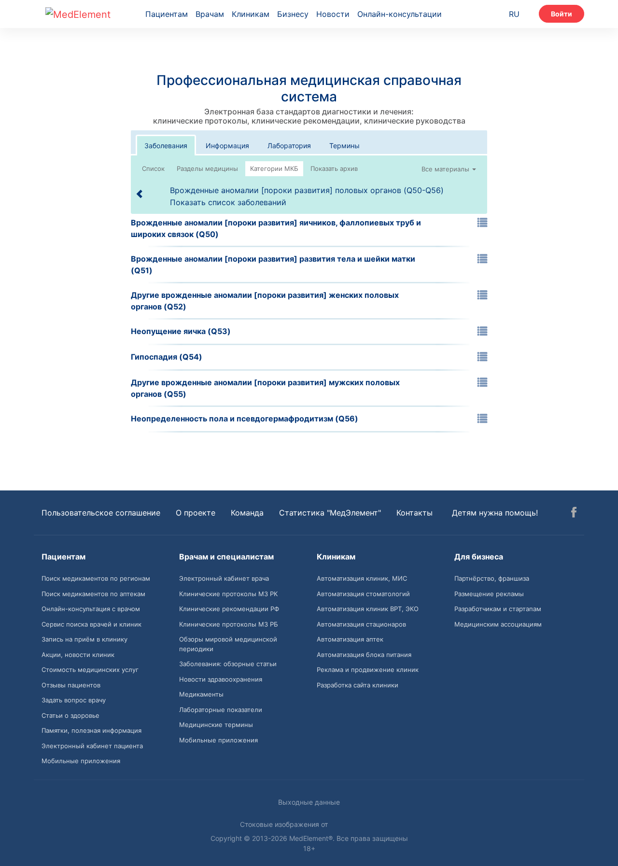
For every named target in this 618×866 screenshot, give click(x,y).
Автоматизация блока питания (364, 654)
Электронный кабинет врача (224, 578)
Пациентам (166, 14)
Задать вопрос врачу (74, 700)
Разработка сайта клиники (357, 685)
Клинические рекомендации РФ (229, 609)
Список (153, 168)
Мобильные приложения (81, 761)
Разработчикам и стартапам (497, 609)
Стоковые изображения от (285, 824)
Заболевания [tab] (165, 145)
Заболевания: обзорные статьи (228, 664)
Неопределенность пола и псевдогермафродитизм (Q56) (244, 418)
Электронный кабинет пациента (92, 746)
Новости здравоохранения (220, 679)
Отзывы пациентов (71, 685)
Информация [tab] (227, 145)
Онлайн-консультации (399, 14)
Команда (247, 512)
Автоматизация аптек (350, 639)
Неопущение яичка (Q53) (181, 331)
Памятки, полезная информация (91, 730)
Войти (561, 14)
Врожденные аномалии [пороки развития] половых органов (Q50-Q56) (307, 190)
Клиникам (250, 14)
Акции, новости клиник (78, 654)
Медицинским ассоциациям (498, 624)
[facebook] (573, 513)
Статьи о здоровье (70, 715)
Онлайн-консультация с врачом (91, 609)
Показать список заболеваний (228, 202)
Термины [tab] (344, 145)
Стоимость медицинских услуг (90, 669)
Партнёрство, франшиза (491, 578)
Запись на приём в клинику (84, 639)
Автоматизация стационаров (361, 624)
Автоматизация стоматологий (363, 594)
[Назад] (140, 193)
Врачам (210, 14)
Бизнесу (293, 14)
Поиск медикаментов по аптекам (93, 594)
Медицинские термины (216, 724)
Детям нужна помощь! (495, 512)
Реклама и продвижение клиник (368, 669)
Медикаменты (201, 694)
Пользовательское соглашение (101, 512)
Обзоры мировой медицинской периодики (228, 644)
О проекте (195, 512)
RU (514, 14)
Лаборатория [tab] (289, 145)
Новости (333, 14)
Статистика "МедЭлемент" (330, 512)
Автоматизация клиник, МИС (362, 578)
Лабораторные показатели (220, 709)
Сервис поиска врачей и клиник (91, 624)
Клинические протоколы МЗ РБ (228, 624)
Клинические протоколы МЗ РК (228, 594)
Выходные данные (309, 802)
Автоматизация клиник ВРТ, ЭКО (368, 609)
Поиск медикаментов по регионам (96, 578)
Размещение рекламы (489, 594)
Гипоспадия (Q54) (166, 357)
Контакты (414, 512)
